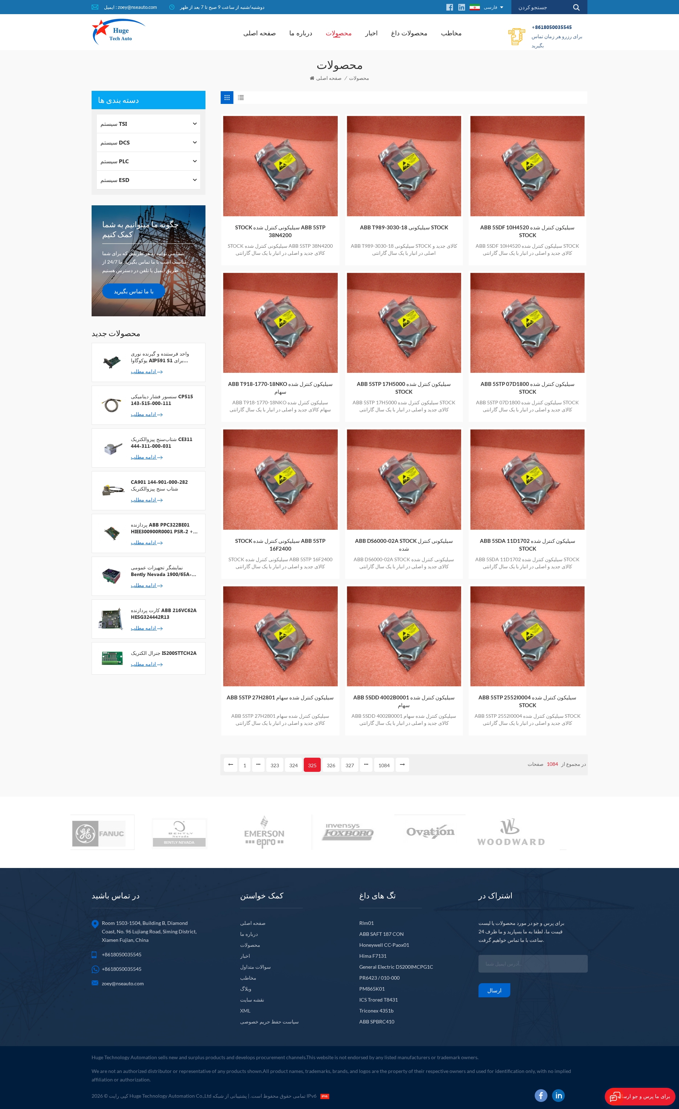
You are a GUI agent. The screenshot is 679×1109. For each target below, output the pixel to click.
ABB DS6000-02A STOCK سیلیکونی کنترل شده (404, 545)
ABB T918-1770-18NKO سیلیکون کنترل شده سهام (280, 388)
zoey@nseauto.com (123, 983)
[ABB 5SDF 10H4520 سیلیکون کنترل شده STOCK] (527, 166)
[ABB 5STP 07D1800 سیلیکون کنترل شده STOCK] (527, 323)
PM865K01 (372, 989)
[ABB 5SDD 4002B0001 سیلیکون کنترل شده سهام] (404, 636)
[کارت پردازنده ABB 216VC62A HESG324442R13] (111, 618)
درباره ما (300, 32)
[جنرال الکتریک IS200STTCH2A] (111, 658)
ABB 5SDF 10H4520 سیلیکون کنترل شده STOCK (527, 231)
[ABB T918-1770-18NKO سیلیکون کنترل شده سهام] (280, 323)
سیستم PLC (114, 161)
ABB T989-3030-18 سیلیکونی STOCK (404, 227)
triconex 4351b (376, 1011)
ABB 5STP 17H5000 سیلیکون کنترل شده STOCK (404, 388)
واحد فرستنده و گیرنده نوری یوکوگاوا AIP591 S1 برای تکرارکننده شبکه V (160, 357)
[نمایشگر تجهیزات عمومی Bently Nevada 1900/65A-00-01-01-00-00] (111, 576)
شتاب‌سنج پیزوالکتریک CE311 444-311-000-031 (161, 442)
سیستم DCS (115, 142)
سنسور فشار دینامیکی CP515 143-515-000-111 (162, 399)
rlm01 (366, 923)
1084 (384, 765)
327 (350, 765)
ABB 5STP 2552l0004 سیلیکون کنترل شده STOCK (527, 701)
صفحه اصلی (259, 32)
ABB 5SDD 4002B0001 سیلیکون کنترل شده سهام (404, 701)
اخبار (371, 32)
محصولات (339, 32)
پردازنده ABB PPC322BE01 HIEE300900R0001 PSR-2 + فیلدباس (162, 528)
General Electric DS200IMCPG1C (396, 967)
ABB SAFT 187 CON (381, 934)
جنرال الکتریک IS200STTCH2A (164, 653)
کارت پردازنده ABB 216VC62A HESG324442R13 (164, 613)
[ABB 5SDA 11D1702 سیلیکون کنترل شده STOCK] (527, 479)
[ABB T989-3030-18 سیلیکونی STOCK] (404, 166)
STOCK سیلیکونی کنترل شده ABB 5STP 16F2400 (280, 545)
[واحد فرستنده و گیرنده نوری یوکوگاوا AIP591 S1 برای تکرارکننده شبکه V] (111, 362)
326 (331, 765)
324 (293, 765)
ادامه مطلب (144, 371)
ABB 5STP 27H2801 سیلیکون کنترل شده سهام (280, 697)
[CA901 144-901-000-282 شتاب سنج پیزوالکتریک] (111, 490)
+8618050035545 (557, 36)
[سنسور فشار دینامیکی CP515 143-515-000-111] (111, 404)
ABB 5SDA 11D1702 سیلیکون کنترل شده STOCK (527, 545)
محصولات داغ (409, 32)
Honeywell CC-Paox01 (384, 945)
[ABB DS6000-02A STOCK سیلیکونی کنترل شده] (404, 479)
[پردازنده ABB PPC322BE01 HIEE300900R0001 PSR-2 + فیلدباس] (111, 533)
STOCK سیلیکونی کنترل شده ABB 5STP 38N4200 (280, 231)
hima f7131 (373, 956)
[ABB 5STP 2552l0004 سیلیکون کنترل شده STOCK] (527, 636)
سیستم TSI (113, 123)
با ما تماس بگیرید (133, 291)
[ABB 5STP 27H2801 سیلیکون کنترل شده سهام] (280, 636)
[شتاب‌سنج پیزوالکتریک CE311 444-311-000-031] (111, 447)
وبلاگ (245, 989)
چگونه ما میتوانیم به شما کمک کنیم (140, 229)
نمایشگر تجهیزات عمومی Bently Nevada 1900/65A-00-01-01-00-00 (161, 570)
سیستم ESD (114, 179)
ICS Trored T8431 (378, 1000)
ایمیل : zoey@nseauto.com (130, 7)
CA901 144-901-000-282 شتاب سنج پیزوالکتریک (159, 485)
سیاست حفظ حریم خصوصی (269, 1022)
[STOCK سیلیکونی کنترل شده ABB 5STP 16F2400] (280, 479)
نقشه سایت (252, 1000)
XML (245, 1011)
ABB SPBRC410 (376, 1022)
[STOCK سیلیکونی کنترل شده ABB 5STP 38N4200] (280, 166)
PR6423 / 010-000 (379, 978)
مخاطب (451, 32)
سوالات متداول (255, 967)
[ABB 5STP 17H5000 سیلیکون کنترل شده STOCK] (404, 323)
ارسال (494, 990)
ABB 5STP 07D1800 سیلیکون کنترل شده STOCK (528, 388)
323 (275, 765)
